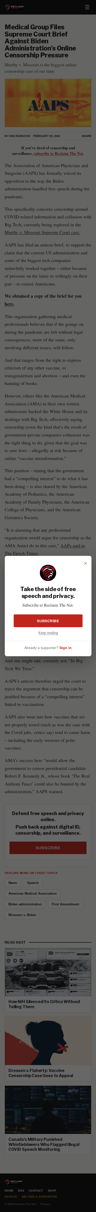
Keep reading (48, 632)
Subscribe (48, 621)
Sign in (65, 648)
